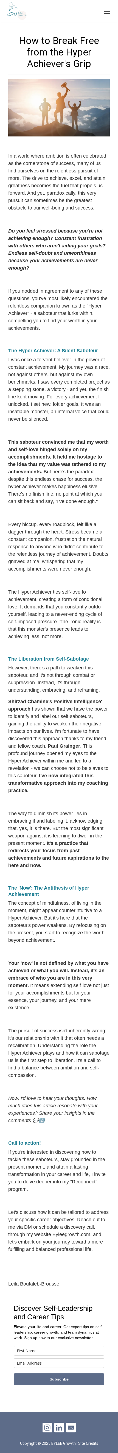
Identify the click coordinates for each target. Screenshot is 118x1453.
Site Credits (88, 1443)
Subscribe (59, 1379)
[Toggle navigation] (107, 11)
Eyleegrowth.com (71, 1234)
